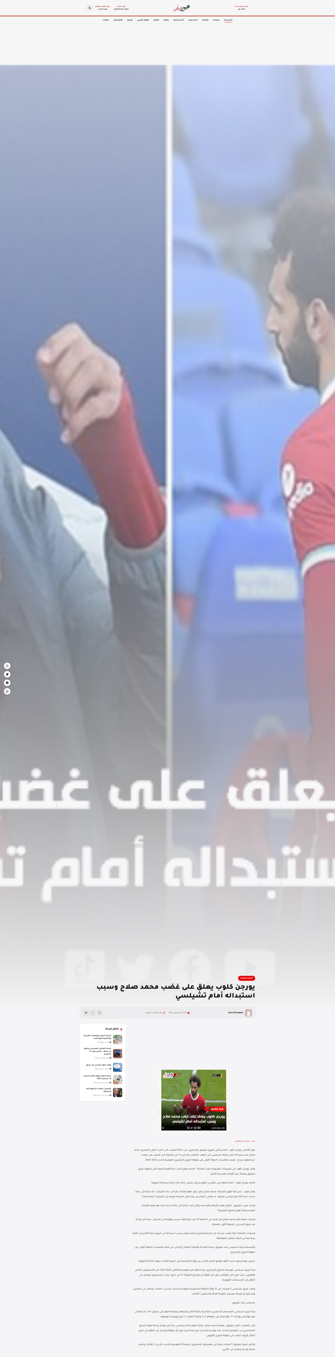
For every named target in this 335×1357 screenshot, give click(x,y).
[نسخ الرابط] (86, 1013)
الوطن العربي (143, 20)
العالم (156, 20)
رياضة (166, 20)
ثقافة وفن (118, 20)
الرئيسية (228, 20)
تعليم (130, 20)
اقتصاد (205, 20)
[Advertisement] (256, 42)
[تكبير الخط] (99, 1013)
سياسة (216, 20)
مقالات (106, 20)
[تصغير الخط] (93, 1013)
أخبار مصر (192, 20)
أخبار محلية (179, 20)
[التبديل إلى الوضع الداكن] (90, 8)
